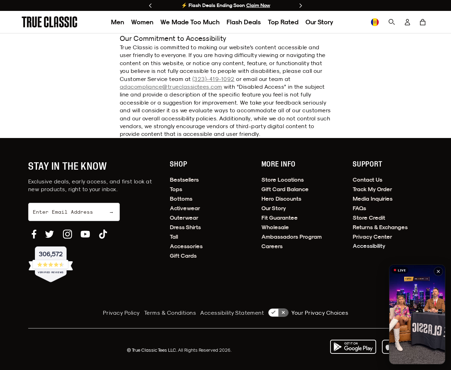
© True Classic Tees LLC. (152, 350)
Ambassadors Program (291, 236)
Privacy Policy (121, 312)
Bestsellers (184, 179)
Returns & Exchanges (380, 227)
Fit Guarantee (279, 217)
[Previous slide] (150, 5)
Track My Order (372, 189)
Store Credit (369, 217)
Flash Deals (244, 22)
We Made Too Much (190, 22)
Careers (272, 246)
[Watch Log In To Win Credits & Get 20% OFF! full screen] (417, 314)
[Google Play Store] (353, 347)
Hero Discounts (281, 198)
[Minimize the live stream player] (438, 271)
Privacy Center (372, 236)
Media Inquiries (373, 198)
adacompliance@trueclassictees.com (171, 86)
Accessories (186, 246)
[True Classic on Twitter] (49, 234)
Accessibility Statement (232, 312)
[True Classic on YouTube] (85, 234)
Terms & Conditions (170, 312)
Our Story (319, 22)
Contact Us (367, 179)
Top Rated (283, 22)
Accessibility (369, 246)
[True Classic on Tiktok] (103, 234)
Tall (174, 236)
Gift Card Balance (285, 189)
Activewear (185, 208)
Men (117, 22)
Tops (176, 189)
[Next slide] (300, 5)
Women (142, 22)
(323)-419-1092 (213, 79)
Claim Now (258, 5)
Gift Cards (183, 255)
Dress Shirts (185, 227)
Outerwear (184, 217)
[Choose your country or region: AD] (375, 22)
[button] (423, 22)
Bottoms (181, 198)
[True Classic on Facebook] (34, 234)
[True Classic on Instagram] (67, 234)
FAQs (359, 208)
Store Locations (282, 179)
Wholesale (275, 227)
